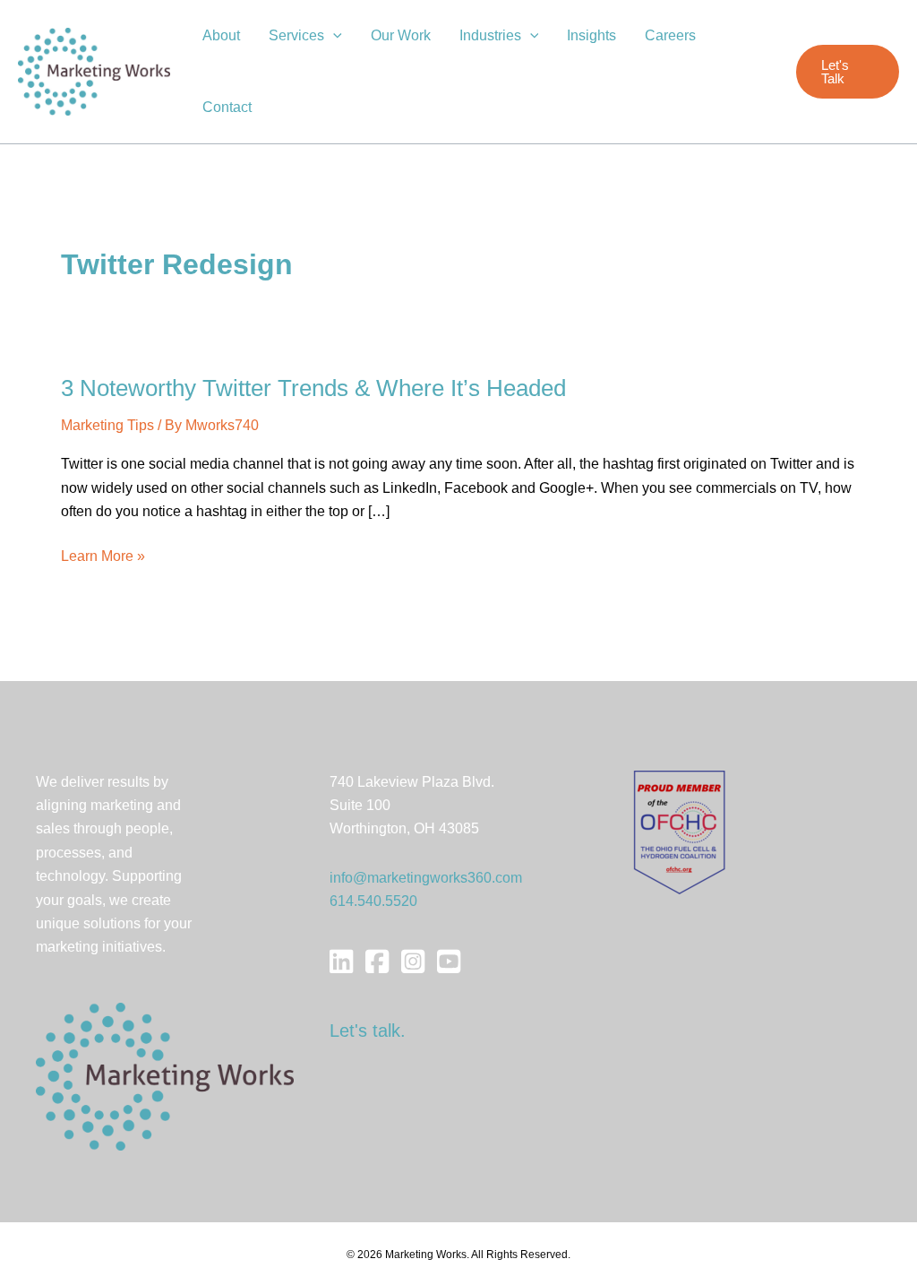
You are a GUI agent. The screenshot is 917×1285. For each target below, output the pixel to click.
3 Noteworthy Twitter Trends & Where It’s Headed (313, 388)
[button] (333, 36)
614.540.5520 (373, 901)
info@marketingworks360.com (426, 877)
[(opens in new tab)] (679, 831)
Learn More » (103, 558)
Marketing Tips (107, 425)
